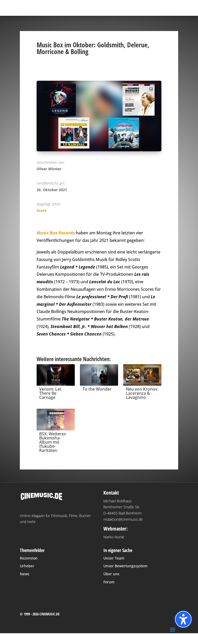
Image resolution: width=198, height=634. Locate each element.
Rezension (29, 558)
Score (41, 210)
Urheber (27, 565)
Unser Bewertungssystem (125, 565)
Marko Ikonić (113, 536)
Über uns (111, 573)
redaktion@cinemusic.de (123, 519)
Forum (108, 581)
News (24, 573)
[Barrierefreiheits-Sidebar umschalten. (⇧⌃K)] (183, 619)
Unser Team (113, 558)
